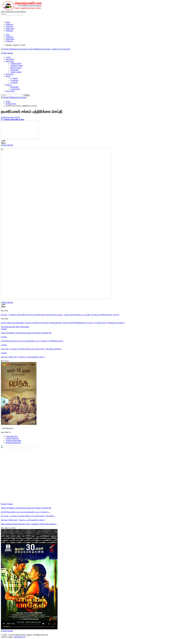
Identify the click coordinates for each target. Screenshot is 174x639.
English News (6, 117)
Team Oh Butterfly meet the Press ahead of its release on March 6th (26, 508)
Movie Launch (15, 68)
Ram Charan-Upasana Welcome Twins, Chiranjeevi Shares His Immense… (29, 524)
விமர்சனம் (10, 74)
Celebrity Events (16, 66)
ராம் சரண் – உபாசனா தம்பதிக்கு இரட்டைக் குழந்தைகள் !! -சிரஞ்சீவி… (28, 516)
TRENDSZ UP (19, 637)
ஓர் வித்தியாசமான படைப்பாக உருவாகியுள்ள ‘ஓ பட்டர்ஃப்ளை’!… (25, 512)
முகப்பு (8, 57)
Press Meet (14, 70)
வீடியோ (8, 85)
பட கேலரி (14, 78)
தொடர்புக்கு (10, 91)
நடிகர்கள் (14, 83)
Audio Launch (15, 63)
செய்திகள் (10, 59)
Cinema (4, 329)
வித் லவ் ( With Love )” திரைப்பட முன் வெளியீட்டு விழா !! (23, 520)
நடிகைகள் (14, 80)
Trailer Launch (15, 72)
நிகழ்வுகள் (10, 61)
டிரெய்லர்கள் (15, 89)
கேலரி (8, 76)
